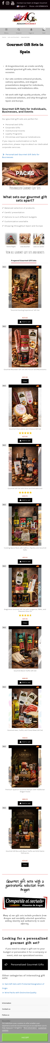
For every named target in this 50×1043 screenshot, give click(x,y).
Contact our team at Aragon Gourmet (32, 3)
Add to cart (26, 322)
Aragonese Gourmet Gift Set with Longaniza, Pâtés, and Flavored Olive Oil (25, 610)
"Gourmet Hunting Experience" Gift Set (25, 310)
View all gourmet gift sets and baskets (25, 252)
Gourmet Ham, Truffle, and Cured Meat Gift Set (25, 730)
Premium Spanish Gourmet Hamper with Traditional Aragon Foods (25, 790)
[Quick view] (25, 307)
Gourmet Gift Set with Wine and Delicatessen (25, 488)
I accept (25, 1037)
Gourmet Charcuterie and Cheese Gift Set (25, 429)
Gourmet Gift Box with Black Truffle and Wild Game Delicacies (25, 852)
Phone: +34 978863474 (38, 6)
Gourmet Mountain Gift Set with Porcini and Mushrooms (25, 369)
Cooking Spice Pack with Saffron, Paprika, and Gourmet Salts (25, 549)
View (25, 381)
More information (30, 1028)
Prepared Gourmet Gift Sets (23, 260)
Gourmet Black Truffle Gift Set (25, 671)
